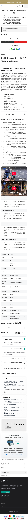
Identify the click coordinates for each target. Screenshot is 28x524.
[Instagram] (5, 496)
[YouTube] (8, 496)
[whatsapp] (17, 49)
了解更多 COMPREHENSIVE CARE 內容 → (14, 454)
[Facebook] (2, 496)
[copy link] (19, 49)
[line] (12, 49)
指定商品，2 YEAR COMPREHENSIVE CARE (11, 30)
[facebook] (14, 49)
